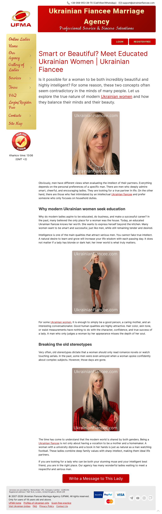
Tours (13, 87)
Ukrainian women (116, 96)
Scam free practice (61, 503)
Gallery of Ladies (16, 67)
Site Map (16, 123)
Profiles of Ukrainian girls (36, 503)
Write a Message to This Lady (96, 478)
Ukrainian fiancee (121, 194)
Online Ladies (19, 39)
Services (15, 78)
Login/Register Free (20, 105)
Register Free (142, 41)
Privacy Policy (46, 506)
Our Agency (14, 55)
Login (119, 41)
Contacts (15, 115)
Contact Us (62, 506)
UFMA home (15, 503)
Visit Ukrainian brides (19, 506)
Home (13, 46)
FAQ (12, 95)
